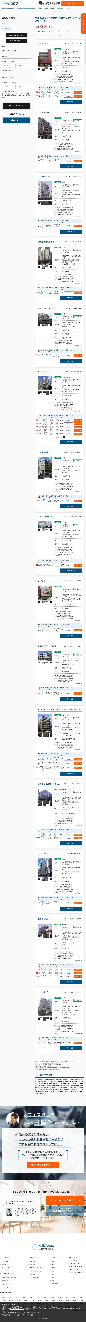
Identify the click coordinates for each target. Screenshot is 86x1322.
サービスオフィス (74, 1263)
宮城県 (24, 1297)
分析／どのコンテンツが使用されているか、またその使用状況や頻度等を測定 (24, 1312)
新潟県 (18, 1300)
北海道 (3, 1297)
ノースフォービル (45, 516)
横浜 (53, 1277)
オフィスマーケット (56, 1257)
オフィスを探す (4, 1257)
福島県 (45, 1297)
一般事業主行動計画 (35, 1270)
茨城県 (52, 1297)
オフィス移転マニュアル (7, 1273)
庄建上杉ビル (43, 112)
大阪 (53, 1264)
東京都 (3, 1300)
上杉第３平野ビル (45, 452)
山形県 (38, 1297)
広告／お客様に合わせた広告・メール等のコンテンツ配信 (18, 1315)
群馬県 (66, 1297)
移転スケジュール (6, 1284)
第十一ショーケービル (47, 308)
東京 (53, 1261)
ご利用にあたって (74, 1269)
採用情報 (32, 1274)
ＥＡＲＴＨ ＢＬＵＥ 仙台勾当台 (50, 709)
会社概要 (32, 1261)
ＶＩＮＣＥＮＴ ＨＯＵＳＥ (47, 646)
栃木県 (59, 1297)
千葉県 (80, 1297)
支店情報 (32, 1264)
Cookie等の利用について (17, 1309)
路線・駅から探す (6, 1267)
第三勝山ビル (43, 919)
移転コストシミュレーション (9, 1280)
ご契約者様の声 (34, 1277)
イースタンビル (44, 371)
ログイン (54, 1286)
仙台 (53, 1274)
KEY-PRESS (73, 1260)
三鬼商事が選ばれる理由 (36, 1267)
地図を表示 (77, 51)
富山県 (25, 1300)
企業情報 (31, 1257)
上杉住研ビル (43, 854)
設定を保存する (43, 1318)
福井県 (39, 1300)
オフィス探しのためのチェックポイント (12, 1277)
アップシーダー (44, 176)
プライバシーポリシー (75, 1266)
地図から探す (5, 1264)
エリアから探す (6, 1261)
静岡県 (67, 1300)
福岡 (53, 1280)
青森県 (10, 1297)
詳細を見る (77, 82)
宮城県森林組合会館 (46, 242)
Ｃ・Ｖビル (42, 581)
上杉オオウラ (43, 992)
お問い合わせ (73, 1257)
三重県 (81, 1300)
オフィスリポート (56, 1283)
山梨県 (46, 1300)
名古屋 (54, 1267)
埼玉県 (73, 1297)
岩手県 (17, 1297)
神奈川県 (11, 1300)
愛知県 (74, 1300)
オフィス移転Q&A (7, 1287)
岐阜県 (60, 1300)
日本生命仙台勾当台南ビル (49, 784)
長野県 (53, 1300)
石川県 (32, 1300)
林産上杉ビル (43, 43)
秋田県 (31, 1297)
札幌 (53, 1270)
